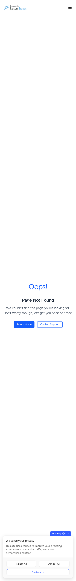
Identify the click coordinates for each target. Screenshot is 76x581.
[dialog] (38, 557)
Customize (38, 572)
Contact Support (50, 324)
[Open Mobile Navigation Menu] (70, 7)
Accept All (54, 563)
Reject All (21, 563)
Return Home (24, 324)
